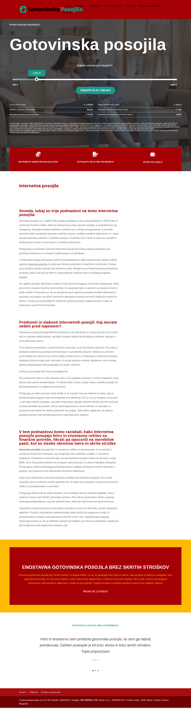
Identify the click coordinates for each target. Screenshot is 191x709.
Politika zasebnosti (150, 6)
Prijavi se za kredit (95, 591)
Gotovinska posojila (86, 6)
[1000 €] (36, 79)
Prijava (67, 13)
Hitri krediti (112, 6)
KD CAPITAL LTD (89, 700)
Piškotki (130, 6)
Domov (67, 6)
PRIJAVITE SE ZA (95, 90)
